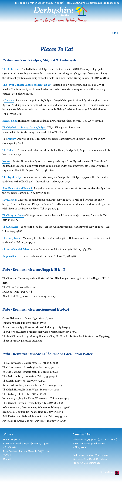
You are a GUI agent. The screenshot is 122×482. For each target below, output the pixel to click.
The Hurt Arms (11, 227)
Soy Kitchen (9, 200)
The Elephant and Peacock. (18, 188)
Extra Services (10, 451)
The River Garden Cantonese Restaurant (26, 85)
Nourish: (9, 101)
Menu (116, 33)
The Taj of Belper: (13, 177)
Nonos (6, 161)
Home (6, 439)
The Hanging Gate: (13, 215)
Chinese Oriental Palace (16, 249)
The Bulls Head (11, 69)
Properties (16, 439)
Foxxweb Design (107, 472)
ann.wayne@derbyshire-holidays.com (96, 3)
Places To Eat (34, 451)
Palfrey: (11, 139)
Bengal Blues (9, 121)
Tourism (23, 451)
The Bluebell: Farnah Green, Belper (24, 128)
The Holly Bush (11, 238)
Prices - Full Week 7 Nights (17, 443)
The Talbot (8, 150)
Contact (7, 459)
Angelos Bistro (10, 256)
